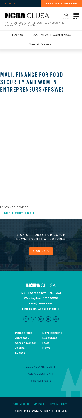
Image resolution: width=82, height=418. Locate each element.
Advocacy (22, 338)
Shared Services (41, 44)
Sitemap (39, 404)
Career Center (25, 343)
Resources (50, 338)
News (46, 348)
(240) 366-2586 (41, 303)
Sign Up (39, 251)
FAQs (46, 343)
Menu (76, 19)
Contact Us (39, 381)
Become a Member (39, 367)
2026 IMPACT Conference (51, 35)
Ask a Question (39, 374)
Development (52, 333)
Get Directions (17, 213)
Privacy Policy (58, 404)
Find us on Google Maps (39, 309)
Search (66, 19)
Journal (20, 348)
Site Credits (21, 404)
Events (17, 35)
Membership (24, 333)
